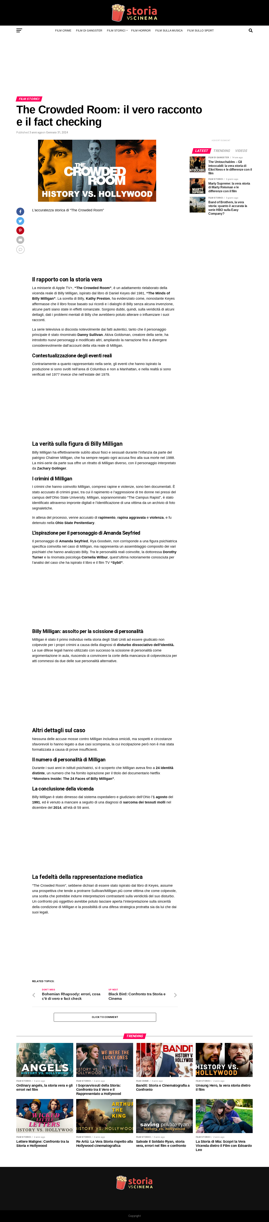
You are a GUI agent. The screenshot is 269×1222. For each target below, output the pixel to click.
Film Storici (116, 30)
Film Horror (141, 30)
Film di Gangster (89, 30)
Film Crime (63, 30)
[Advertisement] (134, 66)
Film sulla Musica (169, 30)
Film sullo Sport (200, 30)
